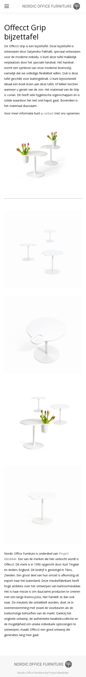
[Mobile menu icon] (6, 6)
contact (48, 113)
